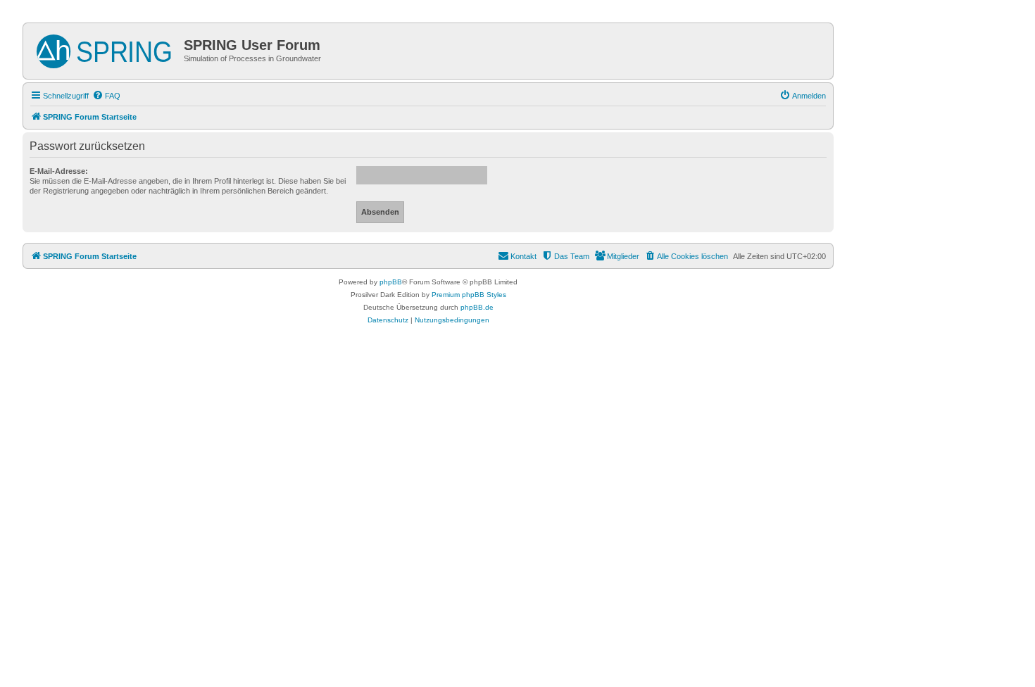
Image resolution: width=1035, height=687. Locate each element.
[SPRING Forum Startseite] (105, 48)
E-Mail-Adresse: (59, 171)
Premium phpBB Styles (469, 294)
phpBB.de (477, 307)
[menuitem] (106, 95)
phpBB (391, 282)
